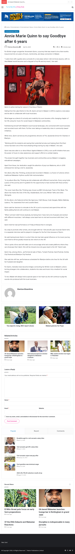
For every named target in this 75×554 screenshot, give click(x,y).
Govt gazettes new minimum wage (28, 464)
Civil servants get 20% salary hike (27, 447)
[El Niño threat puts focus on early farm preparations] (20, 498)
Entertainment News (27, 27)
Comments (60, 431)
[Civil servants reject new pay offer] (9, 458)
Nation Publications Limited (35, 550)
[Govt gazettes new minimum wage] (9, 467)
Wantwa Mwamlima (13, 47)
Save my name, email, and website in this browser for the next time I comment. (30, 416)
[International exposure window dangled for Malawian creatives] (37, 346)
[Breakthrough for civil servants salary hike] (9, 441)
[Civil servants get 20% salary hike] (9, 449)
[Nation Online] (15, 7)
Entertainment (15, 27)
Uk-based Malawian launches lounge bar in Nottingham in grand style (29, 2)
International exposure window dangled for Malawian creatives (37, 355)
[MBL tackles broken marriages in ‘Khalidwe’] (60, 346)
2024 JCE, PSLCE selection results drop (29, 473)
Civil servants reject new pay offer (27, 455)
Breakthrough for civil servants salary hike (30, 438)
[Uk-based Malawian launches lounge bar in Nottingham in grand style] (14, 346)
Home (8, 27)
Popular (13, 431)
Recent (36, 431)
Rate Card (4, 542)
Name (6, 400)
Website (41, 408)
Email (6, 408)
